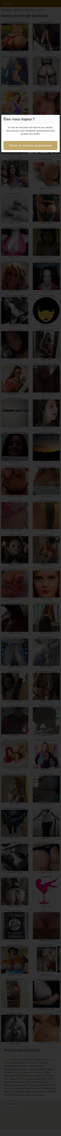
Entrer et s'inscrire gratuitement (30, 145)
